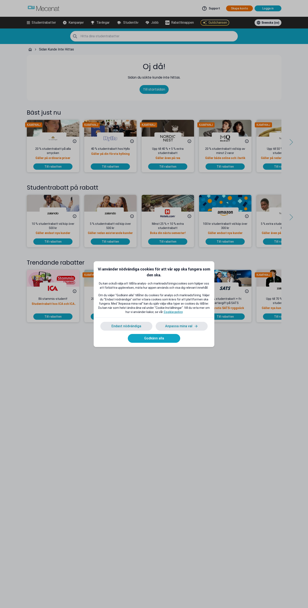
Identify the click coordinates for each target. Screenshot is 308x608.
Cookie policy (173, 312)
